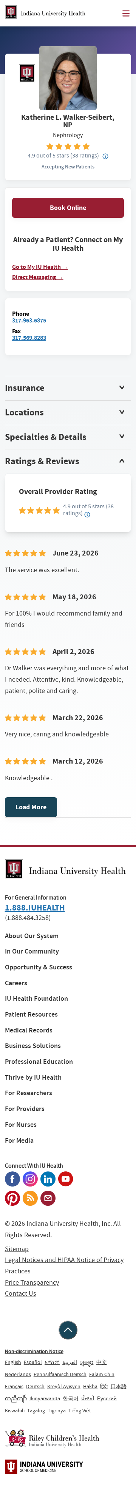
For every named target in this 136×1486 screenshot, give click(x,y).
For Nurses (21, 1125)
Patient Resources (31, 1014)
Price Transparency (32, 1282)
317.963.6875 (29, 320)
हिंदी (104, 1386)
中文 (101, 1362)
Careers (16, 983)
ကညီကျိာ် (16, 1398)
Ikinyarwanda (44, 1398)
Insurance (24, 388)
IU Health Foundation (36, 999)
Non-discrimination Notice (34, 1351)
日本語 (119, 1386)
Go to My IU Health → (40, 267)
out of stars (48, 155)
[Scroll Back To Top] (68, 1330)
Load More (30, 807)
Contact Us (20, 1293)
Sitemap (17, 1249)
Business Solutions (33, 1046)
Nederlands (18, 1374)
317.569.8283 (29, 338)
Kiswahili (15, 1410)
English (13, 1362)
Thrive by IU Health (33, 1078)
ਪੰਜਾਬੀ (87, 1398)
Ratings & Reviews (42, 461)
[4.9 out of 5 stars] (68, 146)
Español (33, 1362)
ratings (84, 155)
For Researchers (28, 1093)
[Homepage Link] (45, 13)
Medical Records (29, 1030)
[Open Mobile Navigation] (126, 13)
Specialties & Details (46, 437)
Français (14, 1386)
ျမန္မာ (86, 1362)
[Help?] (105, 156)
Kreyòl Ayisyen (63, 1386)
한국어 (71, 1398)
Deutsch (35, 1386)
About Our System (32, 936)
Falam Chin (101, 1374)
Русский (107, 1398)
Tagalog (36, 1410)
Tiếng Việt (79, 1410)
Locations (24, 412)
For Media (19, 1141)
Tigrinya (57, 1410)
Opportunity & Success (38, 967)
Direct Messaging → (37, 277)
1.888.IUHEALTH (35, 907)
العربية (69, 1362)
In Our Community (32, 951)
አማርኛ (52, 1362)
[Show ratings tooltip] (87, 514)
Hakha (90, 1386)
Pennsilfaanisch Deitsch (60, 1374)
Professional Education (39, 1062)
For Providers (25, 1109)
